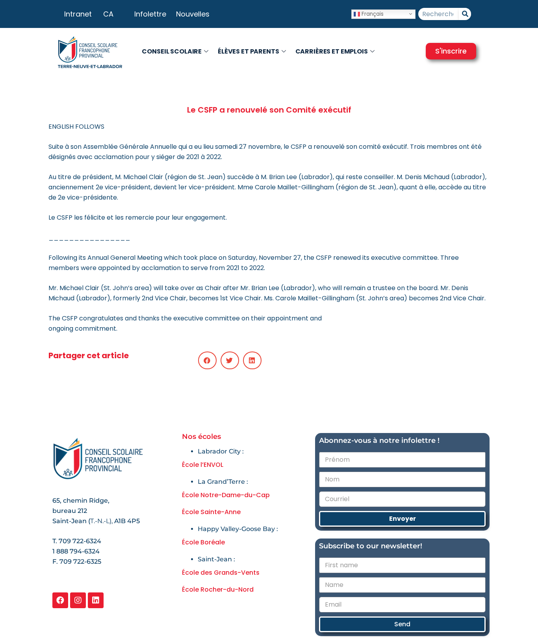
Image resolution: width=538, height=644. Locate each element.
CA (108, 14)
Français (372, 13)
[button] (207, 360)
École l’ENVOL (202, 464)
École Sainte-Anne (211, 511)
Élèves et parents (248, 51)
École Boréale (203, 542)
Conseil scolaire (172, 51)
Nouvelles (193, 14)
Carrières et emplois (331, 51)
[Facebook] (60, 600)
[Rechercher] (465, 14)
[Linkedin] (96, 600)
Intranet (78, 14)
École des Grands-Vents (221, 572)
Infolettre (150, 14)
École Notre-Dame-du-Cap (226, 495)
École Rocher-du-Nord (218, 589)
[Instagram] (78, 600)
